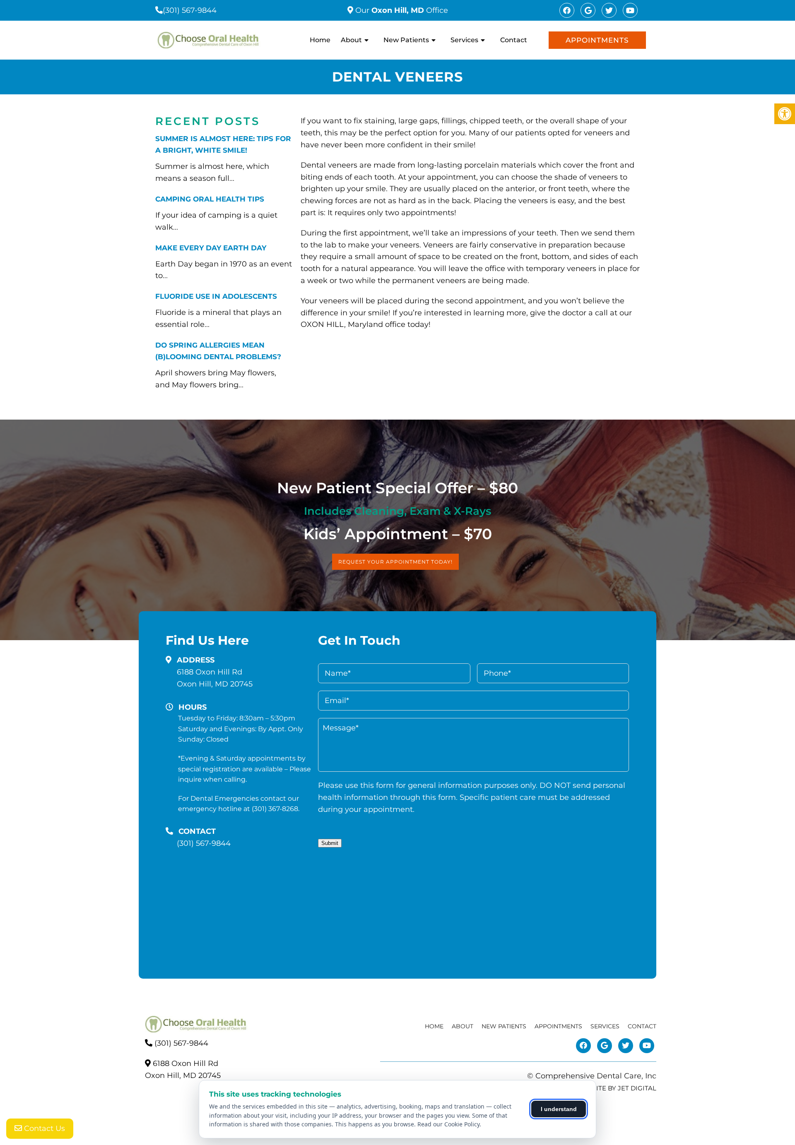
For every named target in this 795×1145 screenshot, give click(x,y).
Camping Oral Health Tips (209, 199)
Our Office (400, 10)
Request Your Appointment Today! (395, 562)
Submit (329, 843)
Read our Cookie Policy (448, 1124)
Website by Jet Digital (616, 1088)
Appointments (597, 40)
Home (320, 40)
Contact (513, 40)
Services (464, 40)
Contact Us (43, 1128)
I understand (559, 1109)
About (351, 40)
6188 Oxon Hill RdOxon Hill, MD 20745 (215, 678)
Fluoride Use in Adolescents (216, 296)
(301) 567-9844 (190, 10)
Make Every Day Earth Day (210, 248)
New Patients (406, 40)
